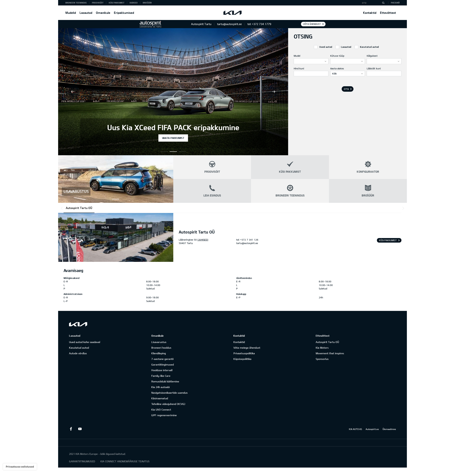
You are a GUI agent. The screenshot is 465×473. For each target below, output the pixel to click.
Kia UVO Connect (161, 409)
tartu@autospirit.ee (247, 243)
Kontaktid (369, 12)
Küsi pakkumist (388, 240)
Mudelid (70, 12)
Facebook (71, 429)
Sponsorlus (322, 358)
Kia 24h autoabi (160, 387)
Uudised (134, 2)
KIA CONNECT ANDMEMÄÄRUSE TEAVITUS (124, 461)
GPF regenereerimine (164, 415)
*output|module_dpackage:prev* (62, 208)
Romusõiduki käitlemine (165, 381)
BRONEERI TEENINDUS (76, 2)
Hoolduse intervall (161, 370)
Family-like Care (160, 375)
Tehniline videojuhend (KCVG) (168, 403)
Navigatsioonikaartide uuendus (169, 392)
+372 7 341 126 (249, 239)
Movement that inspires (330, 353)
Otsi (346, 89)
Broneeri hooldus (161, 347)
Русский (395, 2)
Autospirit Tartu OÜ (79, 208)
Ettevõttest (388, 12)
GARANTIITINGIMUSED (82, 461)
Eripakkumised (124, 12)
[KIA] (232, 12)
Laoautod (86, 12)
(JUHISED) (202, 239)
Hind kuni (299, 68)
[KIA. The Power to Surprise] (78, 324)
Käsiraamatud (159, 398)
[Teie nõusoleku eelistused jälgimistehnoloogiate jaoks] (20, 466)
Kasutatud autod (79, 347)
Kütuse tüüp (337, 55)
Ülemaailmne (389, 429)
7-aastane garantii (162, 358)
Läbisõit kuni (374, 68)
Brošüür (147, 2)
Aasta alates (337, 68)
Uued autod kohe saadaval (84, 342)
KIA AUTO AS (355, 429)
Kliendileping (158, 353)
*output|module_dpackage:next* (402, 208)
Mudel (297, 55)
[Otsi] (383, 3)
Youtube (80, 429)
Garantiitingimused (162, 364)
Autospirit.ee (372, 429)
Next (273, 91)
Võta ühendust (312, 24)
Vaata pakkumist (173, 137)
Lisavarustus (158, 342)
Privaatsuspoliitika (244, 353)
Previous (72, 91)
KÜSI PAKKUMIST (116, 2)
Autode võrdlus (78, 353)
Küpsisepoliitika (242, 358)
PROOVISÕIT (98, 2)
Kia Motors (322, 347)
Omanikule (103, 12)
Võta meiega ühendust (246, 347)
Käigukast (372, 55)
